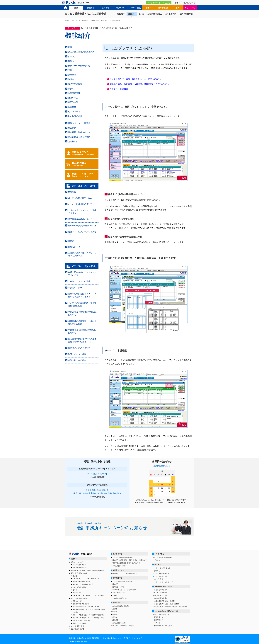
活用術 (71, 241)
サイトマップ (137, 638)
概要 (70, 47)
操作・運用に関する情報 (79, 573)
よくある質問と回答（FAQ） (81, 198)
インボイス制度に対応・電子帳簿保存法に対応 (88, 615)
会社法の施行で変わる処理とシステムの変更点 (88, 595)
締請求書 (115, 620)
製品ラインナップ (76, 562)
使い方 (141, 14)
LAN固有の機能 (75, 116)
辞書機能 (72, 107)
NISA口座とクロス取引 (97, 474)
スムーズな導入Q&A (79, 587)
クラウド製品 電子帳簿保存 (163, 557)
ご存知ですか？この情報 (79, 281)
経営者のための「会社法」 (80, 348)
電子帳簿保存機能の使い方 (80, 219)
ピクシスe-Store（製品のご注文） (166, 611)
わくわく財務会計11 (79, 564)
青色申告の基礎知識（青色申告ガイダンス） (127, 563)
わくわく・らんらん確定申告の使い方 (125, 573)
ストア (177, 8)
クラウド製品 (135, 8)
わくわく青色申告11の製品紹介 (122, 557)
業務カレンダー (75, 288)
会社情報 (72, 638)
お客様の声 (73, 141)
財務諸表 (72, 75)
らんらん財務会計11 (79, 567)
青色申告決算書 (75, 84)
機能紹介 (131, 14)
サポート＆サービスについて (163, 582)
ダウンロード (158, 560)
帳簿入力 (72, 61)
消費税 (71, 89)
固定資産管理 (74, 93)
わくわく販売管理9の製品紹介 (122, 581)
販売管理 (105, 8)
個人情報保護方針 (94, 638)
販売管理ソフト (118, 578)
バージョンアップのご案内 (158, 3)
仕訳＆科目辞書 (186, 14)
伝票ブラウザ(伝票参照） (79, 66)
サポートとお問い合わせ (162, 568)
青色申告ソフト (118, 554)
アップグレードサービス (162, 576)
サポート (149, 8)
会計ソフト (75, 559)
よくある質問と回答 (77, 626)
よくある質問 (170, 14)
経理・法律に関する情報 (79, 598)
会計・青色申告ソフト (161, 614)
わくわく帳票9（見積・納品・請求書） (167, 604)
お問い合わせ (82, 638)
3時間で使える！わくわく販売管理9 (124, 590)
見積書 (114, 609)
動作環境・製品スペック (79, 132)
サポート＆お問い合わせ (185, 3)
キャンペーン (190, 8)
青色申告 (91, 8)
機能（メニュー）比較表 (79, 123)
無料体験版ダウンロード (163, 586)
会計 (76, 8)
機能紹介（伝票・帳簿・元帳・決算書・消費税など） (88, 570)
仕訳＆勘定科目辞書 (77, 360)
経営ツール (73, 98)
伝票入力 (72, 56)
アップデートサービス (161, 573)
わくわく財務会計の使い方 (80, 204)
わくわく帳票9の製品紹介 (121, 606)
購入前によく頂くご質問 (79, 137)
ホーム (67, 20)
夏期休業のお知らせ (161, 466)
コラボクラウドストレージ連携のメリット (87, 578)
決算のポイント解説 (77, 354)
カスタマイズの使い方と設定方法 (123, 625)
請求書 (114, 614)
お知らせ (157, 571)
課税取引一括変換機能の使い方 (82, 225)
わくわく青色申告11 (161, 595)
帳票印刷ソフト (118, 603)
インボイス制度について (120, 598)
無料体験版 (163, 8)
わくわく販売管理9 (160, 598)
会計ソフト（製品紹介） (81, 20)
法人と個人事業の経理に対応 (81, 52)
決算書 (71, 79)
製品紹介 (121, 14)
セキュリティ (74, 111)
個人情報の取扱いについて (112, 638)
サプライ (157, 623)
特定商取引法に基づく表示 (163, 625)
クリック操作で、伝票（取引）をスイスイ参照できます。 (136, 79)
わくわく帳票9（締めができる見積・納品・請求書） (171, 606)
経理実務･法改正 (155, 14)
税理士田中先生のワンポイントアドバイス (87, 606)
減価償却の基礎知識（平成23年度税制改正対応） (89, 618)
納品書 (114, 611)
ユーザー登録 (158, 579)
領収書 (114, 617)
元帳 (70, 70)
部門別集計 (73, 102)
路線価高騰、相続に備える (97, 490)
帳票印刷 (120, 8)
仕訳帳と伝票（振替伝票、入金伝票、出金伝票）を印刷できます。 (140, 84)
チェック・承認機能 (119, 89)
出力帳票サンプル (118, 587)
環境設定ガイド (75, 247)
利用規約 (127, 638)
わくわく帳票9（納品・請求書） (165, 601)
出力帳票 (72, 128)
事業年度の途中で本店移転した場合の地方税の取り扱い (97, 493)
